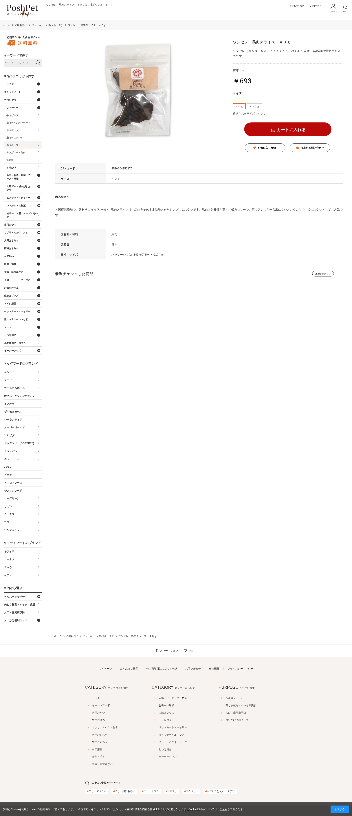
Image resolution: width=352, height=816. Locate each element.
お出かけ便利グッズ (237, 720)
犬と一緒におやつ (124, 791)
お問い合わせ (297, 6)
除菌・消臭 (98, 756)
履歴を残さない (323, 273)
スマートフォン (169, 650)
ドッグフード (99, 697)
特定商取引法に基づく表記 (161, 668)
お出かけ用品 (166, 705)
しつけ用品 (165, 749)
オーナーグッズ (168, 756)
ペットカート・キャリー (173, 727)
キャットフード (101, 705)
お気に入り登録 (267, 147)
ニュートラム (150, 791)
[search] (38, 63)
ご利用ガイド (317, 6)
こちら (223, 809)
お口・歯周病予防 (235, 712)
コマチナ (171, 791)
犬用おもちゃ (99, 734)
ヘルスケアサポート (237, 697)
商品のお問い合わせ (312, 147)
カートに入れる (291, 129)
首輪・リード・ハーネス (173, 697)
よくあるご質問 (129, 668)
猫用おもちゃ (99, 742)
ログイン (333, 11)
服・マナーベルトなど (171, 734)
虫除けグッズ (166, 712)
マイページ (105, 668)
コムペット (191, 791)
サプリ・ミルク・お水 (105, 727)
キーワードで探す (16, 55)
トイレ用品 (165, 720)
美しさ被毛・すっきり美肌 (240, 705)
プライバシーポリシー (240, 668)
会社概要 (214, 668)
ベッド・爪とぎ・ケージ (173, 742)
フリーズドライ (97, 791)
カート (345, 11)
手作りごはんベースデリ (220, 791)
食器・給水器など (102, 764)
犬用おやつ (98, 712)
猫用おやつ (98, 720)
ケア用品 (97, 749)
